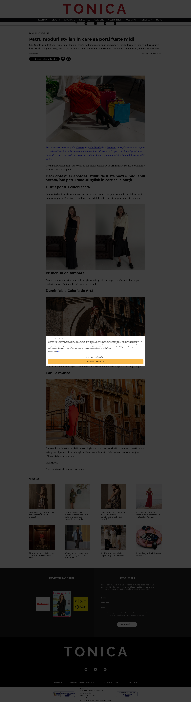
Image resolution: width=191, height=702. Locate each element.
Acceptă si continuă (95, 362)
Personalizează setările (95, 357)
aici (58, 351)
